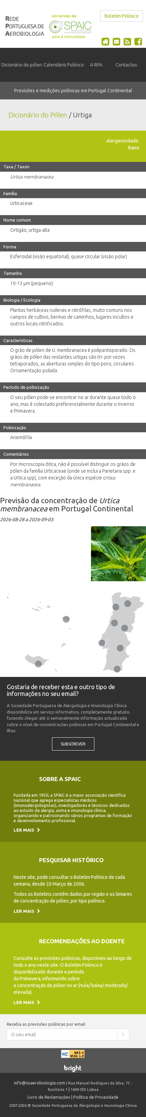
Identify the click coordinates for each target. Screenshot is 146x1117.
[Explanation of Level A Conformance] (73, 1057)
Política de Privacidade (95, 1097)
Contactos (126, 65)
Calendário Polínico (63, 65)
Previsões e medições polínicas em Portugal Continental (73, 90)
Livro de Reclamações (49, 1097)
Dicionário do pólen (21, 65)
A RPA (96, 65)
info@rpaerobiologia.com (39, 1082)
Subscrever (73, 744)
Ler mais (24, 830)
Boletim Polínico (122, 16)
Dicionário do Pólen (37, 115)
